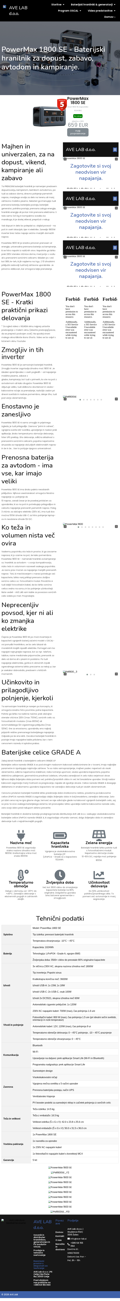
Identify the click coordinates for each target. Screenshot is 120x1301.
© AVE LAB (9, 1294)
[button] (80, 399)
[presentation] (65, 399)
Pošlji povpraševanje (77, 132)
